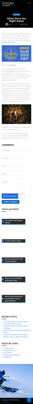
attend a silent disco (8, 42)
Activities (8, 348)
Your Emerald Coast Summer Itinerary (16, 321)
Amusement (9, 350)
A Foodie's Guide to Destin (12, 324)
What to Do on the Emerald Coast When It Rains (17, 331)
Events (8, 353)
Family (7, 357)
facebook (13, 65)
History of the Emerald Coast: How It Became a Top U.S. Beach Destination (16, 336)
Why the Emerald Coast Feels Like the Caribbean (16, 327)
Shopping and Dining (12, 355)
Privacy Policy (6, 402)
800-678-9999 (6, 381)
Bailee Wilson (14, 24)
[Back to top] (29, 400)
